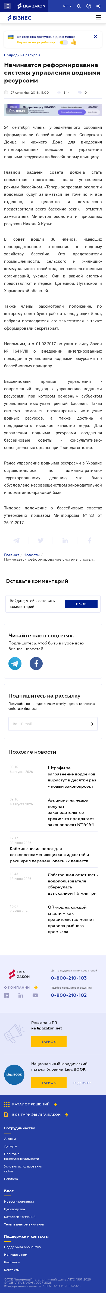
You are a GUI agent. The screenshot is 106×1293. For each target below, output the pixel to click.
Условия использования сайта (23, 1168)
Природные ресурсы (22, 55)
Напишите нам (15, 1255)
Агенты (10, 1139)
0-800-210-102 (69, 995)
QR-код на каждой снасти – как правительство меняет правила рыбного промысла (71, 919)
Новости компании (19, 1201)
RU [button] (65, 6)
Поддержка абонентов (22, 1247)
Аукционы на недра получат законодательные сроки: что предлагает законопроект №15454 (71, 812)
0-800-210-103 (69, 978)
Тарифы (49, 1042)
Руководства (14, 1209)
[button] (7, 6)
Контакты (12, 1270)
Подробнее (82, 1082)
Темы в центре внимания (24, 1224)
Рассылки (12, 1262)
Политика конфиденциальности (21, 1156)
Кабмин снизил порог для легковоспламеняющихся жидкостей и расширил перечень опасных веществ (49, 854)
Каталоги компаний (19, 1217)
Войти (81, 604)
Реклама (11, 1179)
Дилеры (10, 1146)
